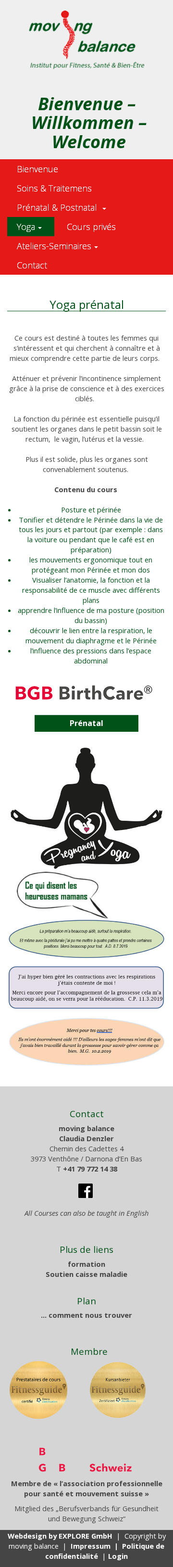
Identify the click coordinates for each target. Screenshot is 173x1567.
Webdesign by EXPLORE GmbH (60, 1536)
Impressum (91, 1546)
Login (118, 1556)
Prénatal (86, 723)
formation (86, 1264)
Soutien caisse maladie (86, 1274)
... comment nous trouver (86, 1315)
